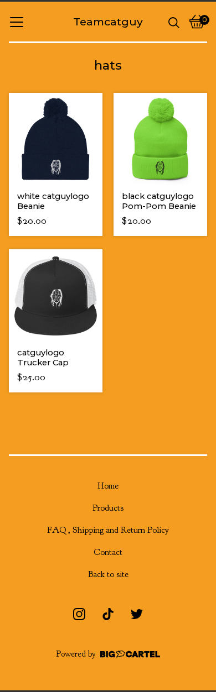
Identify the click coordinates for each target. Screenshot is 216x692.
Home (108, 485)
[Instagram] (79, 614)
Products (108, 507)
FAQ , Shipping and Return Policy (108, 530)
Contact (108, 552)
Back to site (108, 574)
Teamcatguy (108, 21)
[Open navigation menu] (17, 22)
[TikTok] (108, 614)
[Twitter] (137, 614)
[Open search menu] (174, 22)
